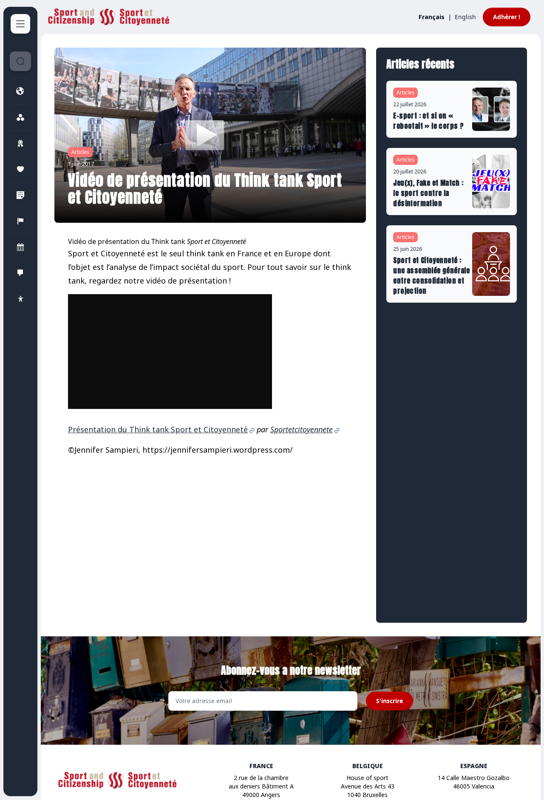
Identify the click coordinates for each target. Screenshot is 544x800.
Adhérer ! (506, 17)
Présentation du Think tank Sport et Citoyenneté (158, 429)
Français (432, 17)
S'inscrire (389, 701)
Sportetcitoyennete (301, 429)
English (465, 17)
